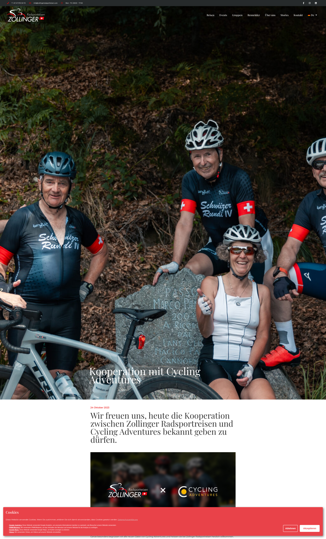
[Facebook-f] (304, 3)
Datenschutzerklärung (128, 519)
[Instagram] (310, 3)
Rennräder (254, 15)
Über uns (270, 15)
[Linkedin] (316, 3)
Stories (285, 15)
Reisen (210, 15)
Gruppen (237, 15)
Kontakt (298, 15)
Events (223, 15)
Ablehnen (290, 528)
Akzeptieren (309, 528)
